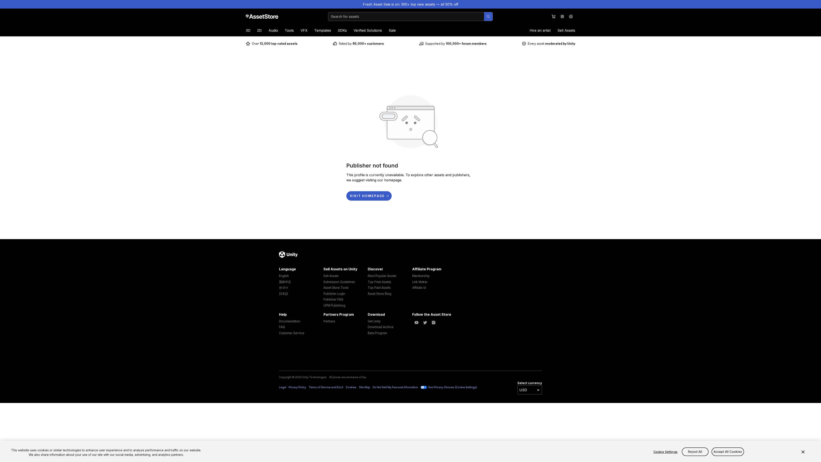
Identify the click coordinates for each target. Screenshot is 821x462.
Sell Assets (566, 30)
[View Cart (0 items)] (553, 16)
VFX (304, 30)
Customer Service (291, 333)
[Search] (488, 16)
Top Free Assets (379, 282)
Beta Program (377, 333)
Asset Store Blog (379, 293)
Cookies (351, 387)
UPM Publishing (334, 305)
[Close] (803, 452)
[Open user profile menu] (571, 16)
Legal (282, 387)
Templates (322, 30)
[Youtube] (416, 322)
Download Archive (381, 327)
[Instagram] (433, 322)
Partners (329, 321)
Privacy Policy (297, 387)
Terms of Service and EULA (326, 387)
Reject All (695, 452)
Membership (421, 276)
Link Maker (420, 282)
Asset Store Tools (335, 287)
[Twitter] (425, 322)
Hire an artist (540, 30)
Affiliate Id (419, 287)
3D (248, 30)
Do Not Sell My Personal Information (395, 387)
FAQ (282, 327)
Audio (273, 30)
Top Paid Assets (379, 287)
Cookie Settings (665, 452)
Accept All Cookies (728, 452)
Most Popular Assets (382, 276)
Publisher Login (334, 293)
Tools (289, 30)
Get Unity (374, 321)
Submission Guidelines (339, 282)
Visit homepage (367, 196)
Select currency (529, 383)
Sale (392, 30)
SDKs (342, 30)
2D (259, 30)
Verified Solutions (368, 30)
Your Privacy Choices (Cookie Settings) (452, 387)
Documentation (289, 321)
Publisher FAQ (333, 299)
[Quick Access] (562, 16)
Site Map (364, 387)
